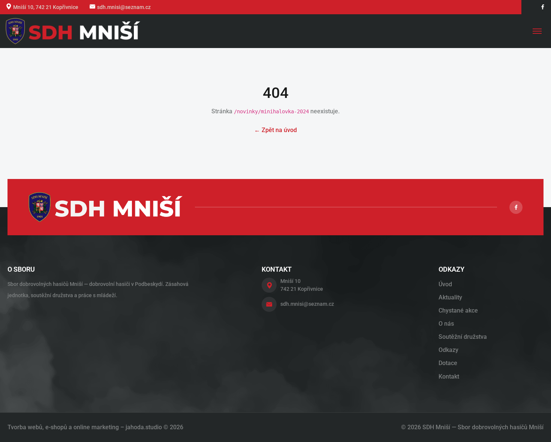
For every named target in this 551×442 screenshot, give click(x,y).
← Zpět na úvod (275, 130)
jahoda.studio (144, 427)
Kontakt (449, 376)
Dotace (448, 363)
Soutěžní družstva (463, 336)
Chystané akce (458, 310)
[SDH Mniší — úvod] (73, 31)
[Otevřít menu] (537, 31)
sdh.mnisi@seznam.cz (124, 7)
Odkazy (448, 349)
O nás (446, 323)
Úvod (445, 284)
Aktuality (450, 297)
